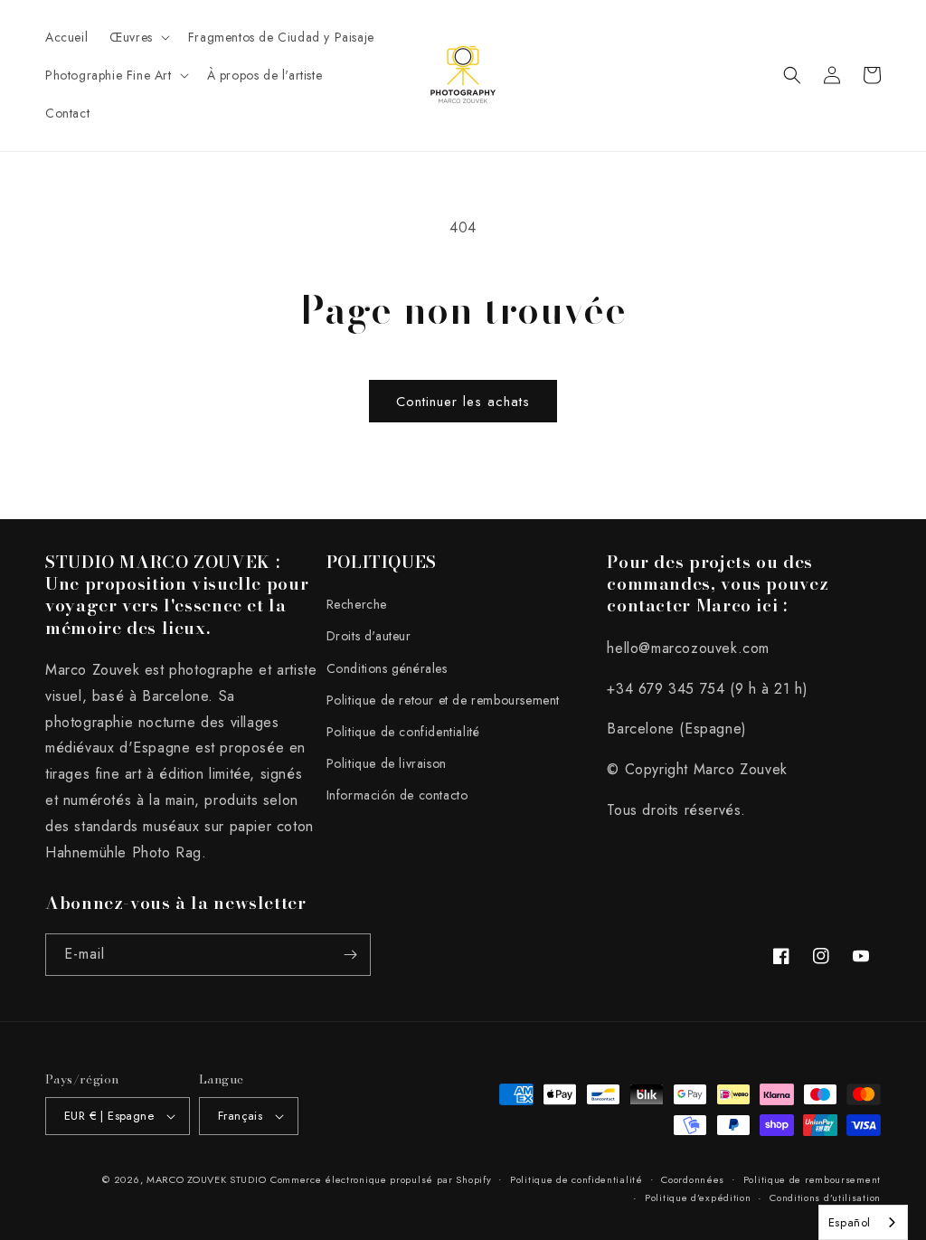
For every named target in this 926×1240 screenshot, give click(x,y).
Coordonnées (692, 1179)
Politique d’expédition (698, 1197)
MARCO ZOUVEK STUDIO (206, 1179)
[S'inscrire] (350, 954)
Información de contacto (397, 795)
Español (849, 1222)
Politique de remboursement (812, 1179)
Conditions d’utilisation (825, 1197)
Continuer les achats (463, 402)
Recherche (356, 604)
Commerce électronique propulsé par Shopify (380, 1179)
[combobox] (863, 1222)
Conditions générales (387, 668)
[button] (138, 37)
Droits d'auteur (368, 636)
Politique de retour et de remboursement (443, 700)
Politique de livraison (386, 763)
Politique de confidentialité (403, 732)
